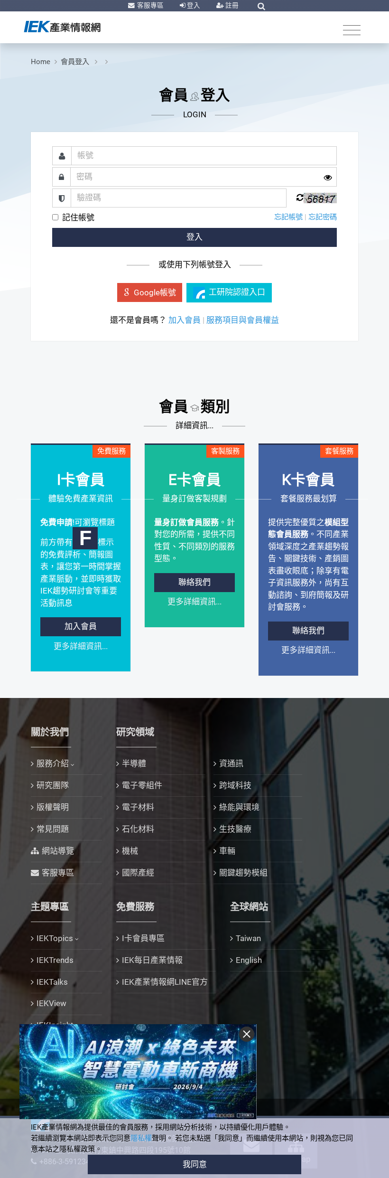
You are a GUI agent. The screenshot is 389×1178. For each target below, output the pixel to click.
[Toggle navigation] (351, 29)
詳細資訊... (194, 425)
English (249, 960)
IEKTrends (55, 960)
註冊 (231, 5)
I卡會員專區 (143, 938)
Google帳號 (155, 292)
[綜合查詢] (261, 6)
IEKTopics (55, 938)
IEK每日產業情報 (152, 960)
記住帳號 (78, 217)
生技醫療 (235, 829)
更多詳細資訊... (81, 646)
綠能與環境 (239, 807)
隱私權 (141, 1138)
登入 (192, 5)
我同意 (195, 1164)
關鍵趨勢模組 (243, 872)
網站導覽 (58, 851)
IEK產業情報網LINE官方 (165, 982)
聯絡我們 (194, 582)
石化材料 (138, 829)
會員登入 (76, 61)
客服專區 (150, 5)
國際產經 (138, 872)
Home (40, 61)
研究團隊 (53, 785)
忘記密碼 (322, 217)
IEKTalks (52, 982)
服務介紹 (53, 763)
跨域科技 (235, 785)
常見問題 (53, 829)
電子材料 (138, 807)
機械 (130, 851)
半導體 (134, 763)
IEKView (51, 1003)
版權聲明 (53, 807)
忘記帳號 (288, 217)
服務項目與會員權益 (242, 320)
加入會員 (184, 320)
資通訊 (231, 763)
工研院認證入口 (237, 292)
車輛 (227, 851)
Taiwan (248, 938)
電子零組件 (142, 785)
